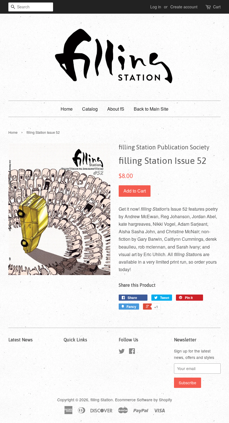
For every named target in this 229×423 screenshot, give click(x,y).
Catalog (90, 109)
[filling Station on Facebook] (132, 352)
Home (67, 109)
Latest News (20, 339)
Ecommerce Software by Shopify (143, 399)
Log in (155, 6)
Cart (217, 6)
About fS (115, 109)
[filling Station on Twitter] (122, 352)
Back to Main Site (151, 109)
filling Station (101, 399)
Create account (183, 6)
